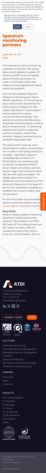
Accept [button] (17, 27)
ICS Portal (7, 408)
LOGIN (32, 317)
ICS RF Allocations (11, 415)
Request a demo (13, 317)
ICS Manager (9, 404)
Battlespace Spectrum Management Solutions (20, 354)
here (38, 234)
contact (22, 206)
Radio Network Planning (14, 345)
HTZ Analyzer (9, 418)
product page (9, 206)
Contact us (8, 384)
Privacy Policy (8, 459)
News (5, 57)
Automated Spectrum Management (19, 349)
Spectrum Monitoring (13, 359)
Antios (6, 422)
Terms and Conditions (12, 462)
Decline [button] (28, 27)
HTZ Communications (13, 397)
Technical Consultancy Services (17, 366)
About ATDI (8, 377)
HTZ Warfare (9, 401)
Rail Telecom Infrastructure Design (19, 362)
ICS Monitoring (10, 411)
